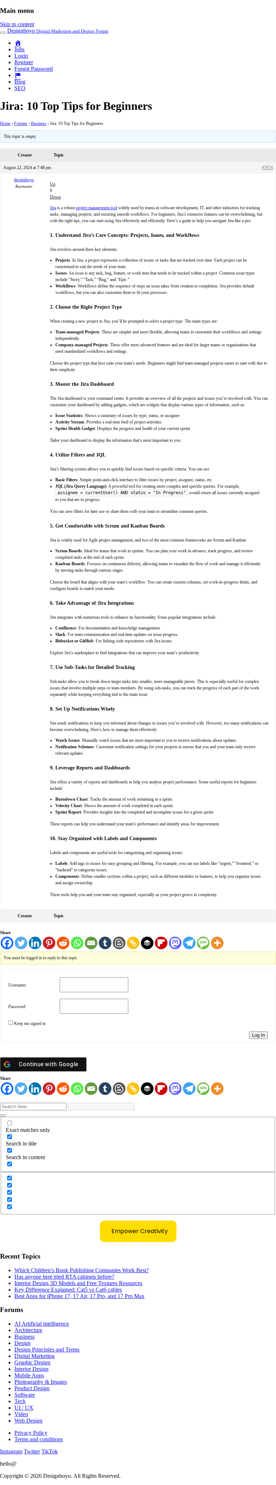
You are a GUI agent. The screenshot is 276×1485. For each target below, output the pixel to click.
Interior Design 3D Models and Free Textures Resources (78, 1283)
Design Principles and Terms (46, 1349)
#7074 (267, 167)
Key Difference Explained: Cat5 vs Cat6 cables (68, 1290)
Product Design (32, 1388)
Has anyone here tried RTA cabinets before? (64, 1277)
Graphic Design (32, 1362)
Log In (258, 1035)
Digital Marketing (34, 1356)
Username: (17, 985)
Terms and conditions (38, 1439)
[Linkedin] (35, 943)
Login (21, 56)
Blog (20, 82)
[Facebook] (7, 943)
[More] (217, 943)
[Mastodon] (175, 943)
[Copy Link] (133, 943)
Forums (20, 123)
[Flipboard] (161, 943)
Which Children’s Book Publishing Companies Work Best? (81, 1270)
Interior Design (31, 1369)
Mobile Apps (29, 1375)
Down (55, 197)
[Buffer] (147, 943)
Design (22, 1343)
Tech (20, 1401)
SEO (20, 88)
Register (23, 62)
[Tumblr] (105, 943)
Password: (17, 1006)
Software (24, 1395)
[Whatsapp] (77, 943)
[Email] (91, 943)
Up (52, 184)
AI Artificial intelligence (41, 1324)
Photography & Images (40, 1382)
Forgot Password (33, 69)
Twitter (32, 1451)
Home (5, 123)
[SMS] (203, 943)
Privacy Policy (30, 1433)
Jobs (19, 49)
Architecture (28, 1330)
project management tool (96, 207)
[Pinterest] (49, 943)
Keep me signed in (30, 1023)
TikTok (49, 1451)
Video (21, 1414)
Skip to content (17, 24)
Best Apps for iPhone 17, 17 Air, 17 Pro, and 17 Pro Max (79, 1296)
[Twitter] (21, 943)
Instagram (11, 1451)
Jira (53, 207)
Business (38, 123)
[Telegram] (189, 943)
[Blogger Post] (119, 943)
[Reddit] (63, 943)
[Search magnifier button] (3, 1115)
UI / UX (23, 1408)
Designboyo (57, 31)
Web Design (28, 1421)
